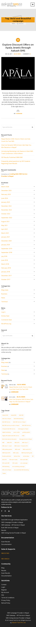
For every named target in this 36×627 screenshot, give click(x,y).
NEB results (16, 453)
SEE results (15, 463)
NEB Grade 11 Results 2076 (21, 446)
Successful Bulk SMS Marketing (21, 470)
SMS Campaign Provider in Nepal (12, 522)
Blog (2, 568)
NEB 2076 (17, 442)
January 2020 (5, 245)
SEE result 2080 (24, 459)
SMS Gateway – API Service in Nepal (13, 525)
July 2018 (4, 256)
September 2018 (6, 252)
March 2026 (5, 187)
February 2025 (6, 194)
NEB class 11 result (7, 446)
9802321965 (5, 553)
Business (4, 294)
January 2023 (5, 202)
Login (3, 587)
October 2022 (5, 214)
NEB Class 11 (25, 442)
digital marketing (6, 432)
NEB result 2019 (27, 449)
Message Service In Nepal (25, 439)
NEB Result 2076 (6, 453)
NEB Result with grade (26, 453)
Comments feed (6, 320)
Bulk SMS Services (26, 425)
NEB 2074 (9, 442)
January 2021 (5, 237)
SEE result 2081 (6, 463)
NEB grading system (7, 449)
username (19, 113)
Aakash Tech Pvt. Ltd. (19, 622)
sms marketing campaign (18, 466)
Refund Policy (5, 603)
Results (3, 530)
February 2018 (6, 268)
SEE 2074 (4, 459)
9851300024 (5, 559)
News (3, 298)
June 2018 (4, 260)
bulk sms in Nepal (6, 418)
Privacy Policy (5, 600)
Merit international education (9, 439)
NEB (3, 442)
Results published (6, 456)
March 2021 (5, 233)
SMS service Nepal (6, 470)
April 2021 (4, 229)
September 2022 (6, 218)
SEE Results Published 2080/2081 (12, 157)
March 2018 (5, 264)
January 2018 (5, 272)
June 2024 (4, 198)
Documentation (6, 544)
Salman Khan (17, 456)
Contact (3, 584)
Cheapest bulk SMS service (8, 429)
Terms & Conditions (7, 598)
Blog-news (17, 54)
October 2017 (5, 279)
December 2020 (6, 241)
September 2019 (6, 249)
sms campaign (24, 463)
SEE (33, 456)
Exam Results (5, 542)
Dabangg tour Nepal (23, 429)
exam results (16, 432)
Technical (4, 302)
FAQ (2, 595)
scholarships (26, 456)
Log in (3, 312)
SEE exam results (13, 459)
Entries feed (5, 316)
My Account (5, 592)
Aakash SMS (5, 415)
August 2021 (5, 221)
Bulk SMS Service (6, 422)
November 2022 (6, 210)
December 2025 (6, 190)
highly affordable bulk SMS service (10, 435)
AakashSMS (13, 415)
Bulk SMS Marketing (18, 418)
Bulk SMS (21, 415)
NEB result (17, 449)
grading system (26, 432)
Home (13, 23)
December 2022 (6, 206)
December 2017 (6, 276)
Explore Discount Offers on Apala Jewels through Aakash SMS (18, 47)
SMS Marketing (5, 466)
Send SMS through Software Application (14, 520)
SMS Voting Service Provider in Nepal (13, 533)
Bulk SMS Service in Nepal (19, 422)
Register (4, 590)
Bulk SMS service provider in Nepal (10, 425)
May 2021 (4, 225)
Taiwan (4, 473)
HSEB (23, 435)
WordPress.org (6, 324)
